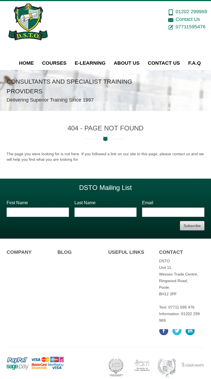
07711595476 (191, 26)
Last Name (85, 202)
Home (26, 63)
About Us (127, 63)
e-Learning (90, 63)
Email (147, 202)
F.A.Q (194, 63)
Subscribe (192, 225)
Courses (54, 63)
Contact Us (164, 63)
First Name (17, 202)
